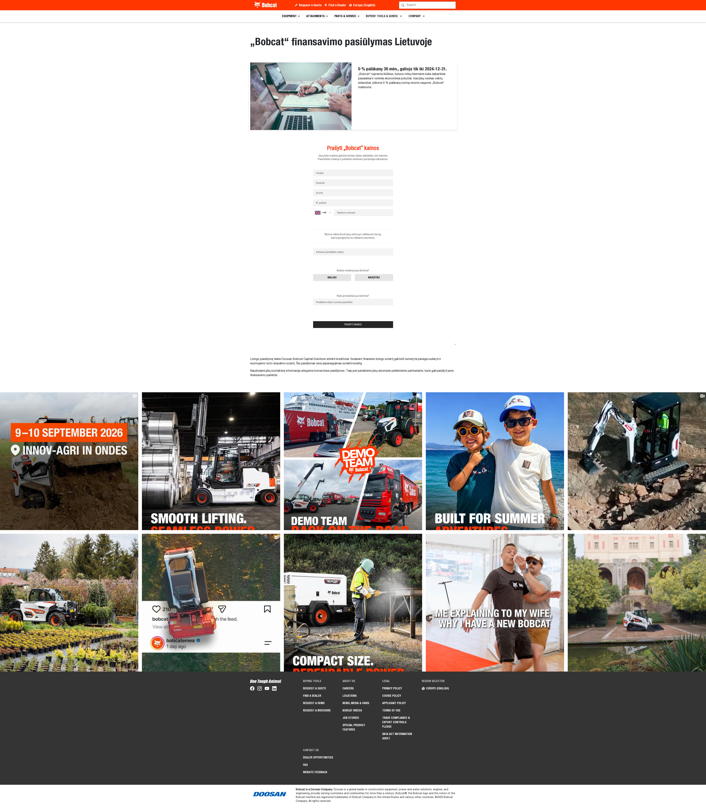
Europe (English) (364, 5)
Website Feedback (315, 772)
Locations (350, 695)
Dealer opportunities (318, 757)
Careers (348, 688)
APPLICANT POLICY (394, 703)
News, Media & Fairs (356, 703)
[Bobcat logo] (266, 5)
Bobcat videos (352, 710)
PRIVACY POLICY (392, 688)
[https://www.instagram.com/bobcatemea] (259, 689)
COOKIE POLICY (391, 695)
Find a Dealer (337, 5)
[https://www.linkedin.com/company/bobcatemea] (274, 689)
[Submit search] (452, 5)
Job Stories (351, 718)
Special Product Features (354, 727)
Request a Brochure (317, 710)
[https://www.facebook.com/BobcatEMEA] (252, 689)
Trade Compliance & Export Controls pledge (396, 722)
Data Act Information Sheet (397, 736)
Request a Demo (314, 703)
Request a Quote (310, 5)
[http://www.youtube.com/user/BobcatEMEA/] (267, 689)
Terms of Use (391, 710)
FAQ (305, 765)
